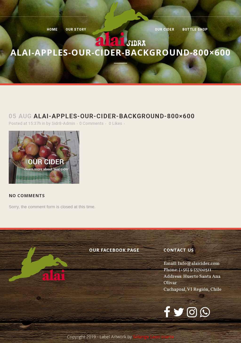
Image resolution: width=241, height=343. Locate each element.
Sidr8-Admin (63, 123)
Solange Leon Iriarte (153, 336)
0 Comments (91, 123)
